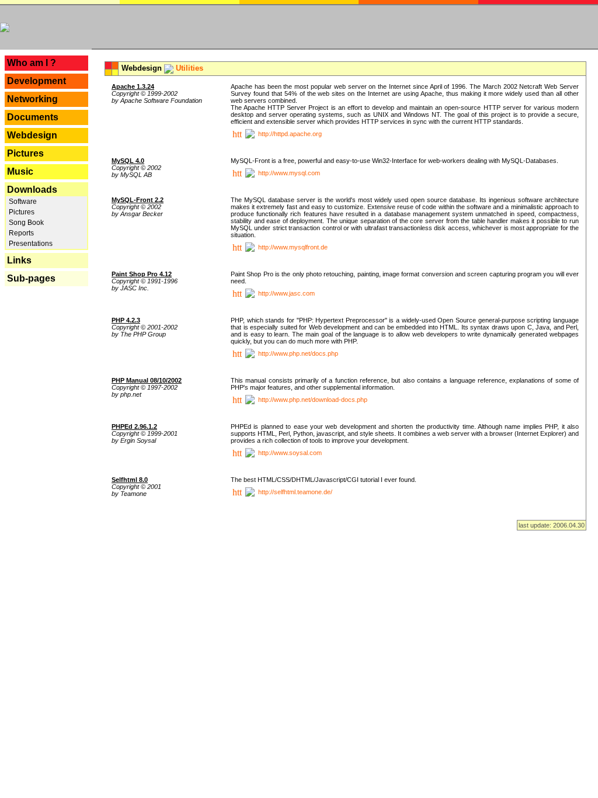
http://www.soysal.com (290, 452)
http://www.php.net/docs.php (298, 353)
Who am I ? (31, 63)
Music (20, 171)
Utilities (189, 68)
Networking (32, 99)
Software (22, 201)
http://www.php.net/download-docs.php (312, 399)
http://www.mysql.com (289, 172)
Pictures (25, 153)
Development (36, 81)
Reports (20, 233)
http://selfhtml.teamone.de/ (295, 491)
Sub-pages (31, 278)
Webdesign (32, 135)
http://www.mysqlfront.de (293, 247)
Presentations (30, 244)
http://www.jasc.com (286, 293)
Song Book (25, 222)
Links (19, 260)
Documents (32, 117)
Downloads (32, 190)
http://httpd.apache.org (290, 133)
